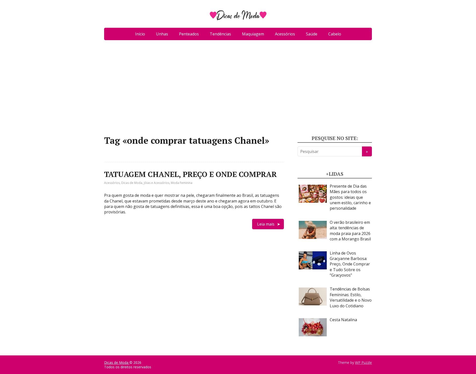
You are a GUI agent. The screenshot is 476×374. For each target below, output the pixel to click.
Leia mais (265, 224)
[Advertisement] (238, 89)
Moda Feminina (181, 183)
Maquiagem (253, 34)
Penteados (189, 34)
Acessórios (285, 34)
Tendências (220, 34)
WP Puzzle (363, 362)
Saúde (311, 34)
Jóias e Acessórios (156, 183)
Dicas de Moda (131, 183)
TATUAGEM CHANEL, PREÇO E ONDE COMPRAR (190, 174)
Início (140, 34)
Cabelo (334, 34)
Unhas (162, 34)
